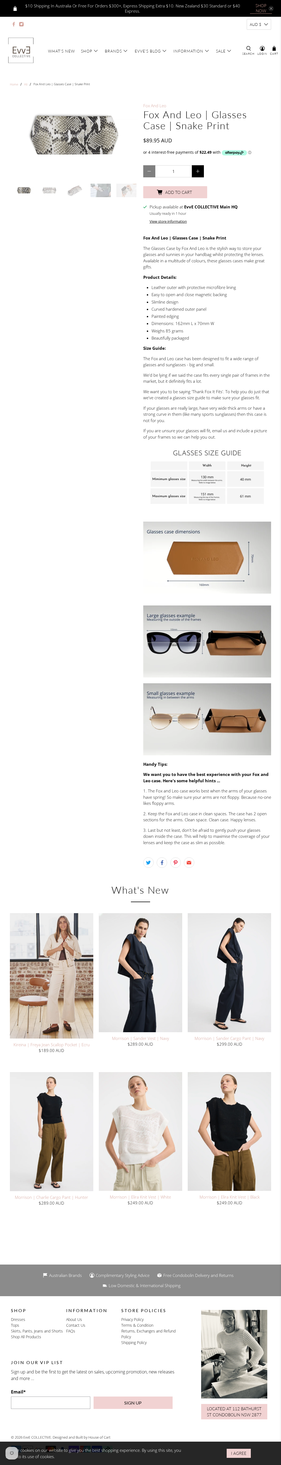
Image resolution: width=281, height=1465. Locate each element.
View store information (168, 221)
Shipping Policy (134, 1342)
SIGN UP (133, 1402)
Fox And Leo (154, 105)
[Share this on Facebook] (162, 862)
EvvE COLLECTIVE (37, 1437)
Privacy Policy (132, 1319)
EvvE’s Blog (148, 51)
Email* (18, 1392)
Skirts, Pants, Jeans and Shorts (37, 1331)
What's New (61, 51)
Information (188, 51)
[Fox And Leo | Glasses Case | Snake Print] (74, 135)
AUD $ (255, 24)
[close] (271, 8)
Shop (86, 51)
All (25, 84)
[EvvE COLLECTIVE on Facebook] (13, 24)
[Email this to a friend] (189, 862)
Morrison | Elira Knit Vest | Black (229, 1196)
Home (14, 84)
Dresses (18, 1319)
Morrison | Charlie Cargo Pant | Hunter (51, 1197)
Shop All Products (26, 1336)
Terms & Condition (137, 1325)
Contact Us (75, 1325)
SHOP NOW (260, 8)
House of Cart (99, 1437)
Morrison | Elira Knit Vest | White (140, 1196)
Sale (221, 51)
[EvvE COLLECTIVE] (21, 51)
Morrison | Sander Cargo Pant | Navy (229, 1038)
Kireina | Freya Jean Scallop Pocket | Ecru (51, 1044)
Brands (113, 51)
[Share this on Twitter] (148, 862)
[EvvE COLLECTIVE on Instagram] (21, 24)
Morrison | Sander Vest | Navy (140, 1038)
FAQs (70, 1331)
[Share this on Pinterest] (175, 862)
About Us (74, 1319)
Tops (15, 1325)
